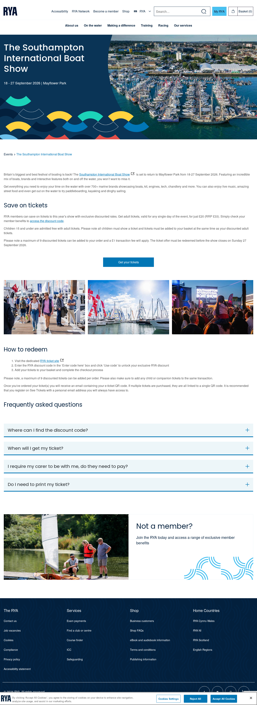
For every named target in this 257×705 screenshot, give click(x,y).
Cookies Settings (168, 698)
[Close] (251, 698)
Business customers (142, 621)
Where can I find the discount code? (48, 430)
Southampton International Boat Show (104, 174)
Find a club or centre (79, 630)
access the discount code (47, 221)
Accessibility (59, 11)
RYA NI (197, 630)
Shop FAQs (137, 630)
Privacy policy (12, 659)
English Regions (202, 650)
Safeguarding (75, 659)
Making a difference (121, 25)
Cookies (8, 640)
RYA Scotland (201, 640)
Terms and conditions (143, 650)
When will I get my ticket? (35, 448)
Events (9, 154)
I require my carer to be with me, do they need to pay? (68, 466)
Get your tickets (128, 262)
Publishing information (143, 659)
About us (71, 25)
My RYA (219, 11)
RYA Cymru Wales (203, 621)
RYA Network (81, 11)
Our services (183, 25)
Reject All (195, 698)
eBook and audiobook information (150, 640)
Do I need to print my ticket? (38, 484)
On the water (93, 25)
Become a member (106, 11)
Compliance (11, 650)
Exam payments (76, 621)
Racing (163, 25)
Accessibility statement (17, 669)
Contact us (10, 621)
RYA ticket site (49, 361)
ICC (69, 650)
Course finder (75, 640)
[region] (128, 698)
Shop (125, 11)
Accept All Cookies (224, 698)
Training (147, 25)
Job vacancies (12, 630)
